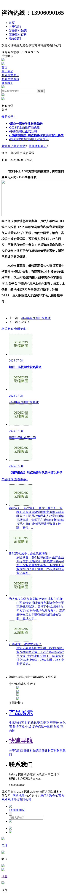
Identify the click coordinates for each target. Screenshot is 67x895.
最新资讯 (8, 116)
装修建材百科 (18, 34)
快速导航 (21, 740)
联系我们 (15, 38)
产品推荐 (14, 479)
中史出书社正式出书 (23, 131)
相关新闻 (14, 328)
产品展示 (21, 712)
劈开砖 (54, 722)
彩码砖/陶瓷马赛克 (37, 722)
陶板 (57, 726)
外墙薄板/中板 (22, 726)
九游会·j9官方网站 (13, 146)
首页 (12, 22)
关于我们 (15, 26)
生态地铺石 (16, 722)
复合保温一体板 (42, 726)
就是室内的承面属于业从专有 (29, 139)
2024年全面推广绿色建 (24, 127)
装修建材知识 (18, 30)
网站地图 (19, 795)
